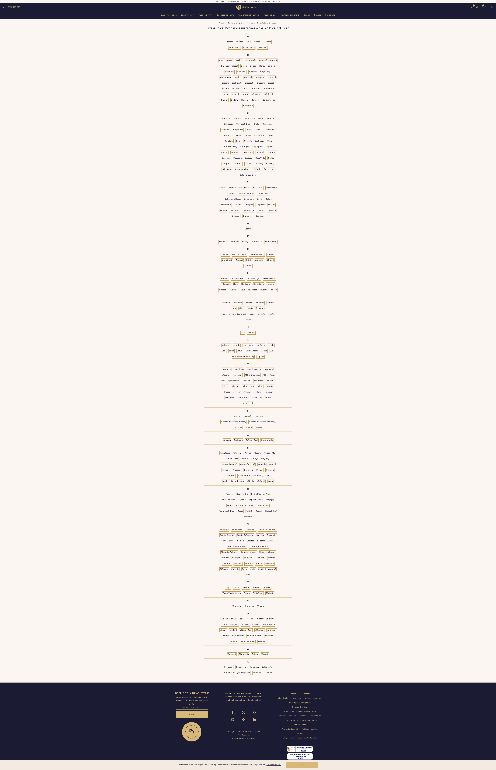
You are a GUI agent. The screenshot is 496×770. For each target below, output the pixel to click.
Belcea (253, 66)
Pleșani (257, 453)
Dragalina (260, 205)
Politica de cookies (309, 729)
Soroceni (248, 558)
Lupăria (260, 357)
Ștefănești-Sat (243, 673)
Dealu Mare (271, 188)
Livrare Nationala (300, 725)
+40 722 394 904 (12, 7)
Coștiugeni (257, 147)
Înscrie (191, 714)
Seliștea (250, 541)
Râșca (240, 511)
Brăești (271, 83)
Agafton (239, 42)
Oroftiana (238, 440)
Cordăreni (259, 136)
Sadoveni (224, 530)
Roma (230, 506)
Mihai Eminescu (252, 375)
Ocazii (307, 15)
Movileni (257, 392)
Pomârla (262, 464)
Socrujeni (236, 558)
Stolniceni (260, 558)
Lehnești (226, 345)
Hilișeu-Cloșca (238, 279)
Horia (235, 284)
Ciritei (249, 130)
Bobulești (241, 72)
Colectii (282, 716)
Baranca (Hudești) (229, 66)
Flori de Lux (270, 15)
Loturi (239, 351)
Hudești (222, 290)
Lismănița (260, 345)
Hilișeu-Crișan (254, 279)
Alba (249, 42)
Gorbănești (227, 260)
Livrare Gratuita (292, 720)
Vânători (234, 642)
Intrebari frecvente (313, 698)
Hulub (242, 290)
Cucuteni (237, 158)
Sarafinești (250, 530)
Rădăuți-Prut (271, 511)
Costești (248, 141)
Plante (317, 15)
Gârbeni (270, 260)
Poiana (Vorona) (247, 464)
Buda (246, 89)
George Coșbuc (239, 255)
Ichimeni (260, 303)
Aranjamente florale (248, 15)
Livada (271, 345)
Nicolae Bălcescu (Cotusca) (233, 422)
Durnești (272, 211)
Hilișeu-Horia (269, 279)
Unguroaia (249, 606)
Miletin (225, 386)
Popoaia (226, 470)
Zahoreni (231, 654)
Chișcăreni (267, 124)
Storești (271, 558)
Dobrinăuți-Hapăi (233, 199)
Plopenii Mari (270, 453)
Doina (259, 199)
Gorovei (239, 260)
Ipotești (261, 314)
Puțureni (231, 476)
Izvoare (248, 320)
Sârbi (252, 569)
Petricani (237, 453)
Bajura (230, 60)
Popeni (272, 464)
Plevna (247, 453)
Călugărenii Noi (242, 169)
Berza (262, 66)
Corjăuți (270, 136)
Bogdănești (265, 72)
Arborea (267, 42)
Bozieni (225, 83)
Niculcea (238, 428)
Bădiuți (224, 100)
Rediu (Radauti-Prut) (260, 494)
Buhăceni (256, 89)
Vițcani (223, 630)
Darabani (232, 188)
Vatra (241, 619)
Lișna (231, 351)
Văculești (262, 642)
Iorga (252, 314)
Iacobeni (226, 303)
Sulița (244, 569)
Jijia (243, 333)
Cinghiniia (238, 130)
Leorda (236, 345)
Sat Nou (260, 535)
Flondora (235, 242)
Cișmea (258, 130)
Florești (245, 242)
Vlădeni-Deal (246, 630)
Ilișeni (242, 308)
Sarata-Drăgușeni (245, 535)
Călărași (256, 169)
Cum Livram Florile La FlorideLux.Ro (300, 711)
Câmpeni (226, 164)
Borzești (248, 77)
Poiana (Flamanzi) (228, 464)
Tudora (247, 593)
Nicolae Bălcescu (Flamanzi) (262, 422)
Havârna (224, 279)
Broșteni (261, 83)
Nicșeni (248, 428)
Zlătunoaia (244, 654)
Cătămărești (268, 169)
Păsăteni (261, 481)
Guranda (259, 260)
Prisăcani (237, 470)
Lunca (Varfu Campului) (243, 357)
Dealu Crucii (257, 188)
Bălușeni (255, 100)
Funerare (330, 15)
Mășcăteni (248, 403)
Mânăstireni (243, 398)
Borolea (237, 77)
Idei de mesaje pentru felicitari (304, 738)
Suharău (235, 569)
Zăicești (265, 654)
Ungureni (236, 606)
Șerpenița (254, 667)
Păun (270, 481)
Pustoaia (270, 470)
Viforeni (245, 625)
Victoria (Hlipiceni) (230, 625)
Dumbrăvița (248, 211)
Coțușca (234, 152)
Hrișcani (270, 284)
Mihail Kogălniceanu (229, 381)
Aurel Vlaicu (234, 48)
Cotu (269, 141)
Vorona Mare (238, 636)
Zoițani (255, 654)
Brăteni (225, 89)
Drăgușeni (235, 211)
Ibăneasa (238, 303)
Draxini (271, 205)
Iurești (271, 314)
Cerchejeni (257, 119)
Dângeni (236, 216)
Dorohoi (238, 205)
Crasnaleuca (247, 152)
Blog (285, 738)
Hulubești (252, 290)
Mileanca (271, 381)
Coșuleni (224, 152)
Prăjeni (259, 470)
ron (486, 7)
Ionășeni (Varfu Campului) (235, 314)
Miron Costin (249, 386)
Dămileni (260, 216)
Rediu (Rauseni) (228, 500)
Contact (306, 694)
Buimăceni (269, 89)
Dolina (268, 199)
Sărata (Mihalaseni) (267, 569)
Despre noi (295, 694)
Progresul (248, 470)
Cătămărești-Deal (248, 175)
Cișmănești (270, 130)
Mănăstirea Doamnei (261, 398)
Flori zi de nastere (289, 15)
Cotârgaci (244, 147)
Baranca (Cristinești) (267, 60)
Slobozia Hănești (248, 552)
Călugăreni (227, 169)
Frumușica (257, 242)
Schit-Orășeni (227, 541)
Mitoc (260, 386)
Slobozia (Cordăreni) (258, 547)
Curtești (248, 158)
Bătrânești (248, 106)
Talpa (228, 588)
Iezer (233, 308)
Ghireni (270, 255)
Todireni (256, 588)
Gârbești (248, 266)
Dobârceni (249, 199)
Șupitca (268, 673)
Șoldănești (267, 667)
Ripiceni (242, 500)
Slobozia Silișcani (267, 552)
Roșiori (252, 506)
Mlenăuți (270, 386)
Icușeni (270, 303)
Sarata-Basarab (227, 535)
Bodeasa (253, 72)
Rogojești (270, 500)
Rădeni (259, 511)
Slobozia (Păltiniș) (229, 552)
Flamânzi (223, 242)
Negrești (248, 416)
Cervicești (228, 124)
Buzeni (245, 94)
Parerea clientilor (299, 707)
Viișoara (255, 625)
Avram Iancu (249, 48)
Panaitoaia (225, 453)
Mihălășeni (259, 381)
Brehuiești (237, 83)
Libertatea (248, 345)
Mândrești (229, 398)
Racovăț (229, 494)
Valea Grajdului (229, 619)
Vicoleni (250, 619)
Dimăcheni (263, 194)
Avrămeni (262, 48)
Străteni (249, 564)
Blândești (229, 72)
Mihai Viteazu (269, 375)
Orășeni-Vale (267, 440)
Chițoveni (225, 130)
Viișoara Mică (269, 625)
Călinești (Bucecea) (265, 164)
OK (302, 765)
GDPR (300, 733)
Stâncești (269, 564)
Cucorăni (226, 158)
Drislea (223, 211)
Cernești (270, 119)
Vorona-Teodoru (254, 636)
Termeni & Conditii (290, 729)
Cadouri (292, 716)
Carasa (237, 119)
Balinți (239, 60)
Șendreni (228, 667)
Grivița (249, 260)
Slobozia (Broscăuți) (237, 547)
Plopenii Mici (232, 459)
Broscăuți (249, 83)
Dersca (231, 194)
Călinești (249, 164)
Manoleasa (239, 369)
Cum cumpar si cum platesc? (300, 703)
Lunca (273, 351)
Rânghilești (263, 506)
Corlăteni (228, 141)
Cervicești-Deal (243, 124)
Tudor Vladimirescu (232, 593)
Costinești (259, 141)
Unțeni (260, 606)
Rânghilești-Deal (226, 511)
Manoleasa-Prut (254, 369)
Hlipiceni (226, 284)
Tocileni (245, 588)
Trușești (266, 588)
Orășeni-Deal (252, 440)
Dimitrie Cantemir (246, 194)
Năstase (258, 428)
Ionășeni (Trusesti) (256, 308)
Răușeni (248, 517)
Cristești (260, 152)
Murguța (268, 392)
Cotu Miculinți (230, 147)
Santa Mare (237, 530)
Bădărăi (234, 100)
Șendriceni (241, 667)
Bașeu (244, 66)
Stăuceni (224, 569)
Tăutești (269, 593)
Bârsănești (256, 94)
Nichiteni (259, 416)
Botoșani (272, 77)
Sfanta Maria (187, 15)
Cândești (238, 164)
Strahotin (226, 564)
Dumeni (261, 211)
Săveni (248, 575)
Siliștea (271, 541)
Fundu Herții (271, 242)
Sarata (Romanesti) (267, 530)
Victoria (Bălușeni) (265, 619)
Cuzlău (271, 158)
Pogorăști (265, 459)
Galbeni (225, 255)
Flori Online (316, 716)
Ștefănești (229, 673)
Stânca (259, 564)
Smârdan (225, 558)
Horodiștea (258, 284)
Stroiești (238, 564)
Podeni (244, 459)
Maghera (227, 369)
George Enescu (257, 255)
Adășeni (229, 42)
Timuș (236, 588)
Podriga (254, 459)
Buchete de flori (225, 15)
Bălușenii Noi (269, 100)
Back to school (168, 15)
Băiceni (244, 100)
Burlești (235, 94)
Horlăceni (245, 284)
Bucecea (236, 89)
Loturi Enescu (252, 351)
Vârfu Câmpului (248, 642)
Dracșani (249, 205)
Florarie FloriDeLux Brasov (289, 698)
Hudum (233, 290)
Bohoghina (225, 77)
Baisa (221, 60)
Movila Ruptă (244, 392)
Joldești (251, 333)
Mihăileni (246, 381)
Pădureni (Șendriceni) (233, 481)
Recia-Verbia (242, 494)
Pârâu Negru (244, 476)
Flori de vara (205, 15)
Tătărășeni (258, 593)
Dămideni (247, 216)
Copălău (247, 136)
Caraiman (226, 119)
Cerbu (246, 119)
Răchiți (249, 511)
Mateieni (225, 375)
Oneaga (227, 440)
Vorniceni (271, 630)
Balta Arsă (250, 60)
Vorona (226, 636)
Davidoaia (244, 188)
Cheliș (256, 124)
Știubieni (257, 673)
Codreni (225, 136)
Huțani (263, 290)
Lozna (264, 351)
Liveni (223, 351)
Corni (238, 141)
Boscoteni (259, 77)
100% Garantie (308, 720)
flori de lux (246, 7)
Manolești (269, 369)
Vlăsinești (259, 630)
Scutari (240, 541)
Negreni (236, 416)
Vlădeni (233, 630)
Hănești (273, 290)
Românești (241, 506)
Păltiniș (250, 481)
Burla (225, 94)
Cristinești (271, 152)
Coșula (269, 147)
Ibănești (248, 303)
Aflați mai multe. (273, 765)
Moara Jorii (229, 392)
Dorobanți (226, 205)
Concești (237, 136)
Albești (257, 42)
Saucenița (271, 535)
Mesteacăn (237, 375)
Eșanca (248, 229)
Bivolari (271, 66)
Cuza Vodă (260, 158)
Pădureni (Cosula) (261, 476)
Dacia (222, 188)
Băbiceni (268, 94)
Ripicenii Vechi (256, 500)
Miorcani (235, 386)
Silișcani (261, 541)
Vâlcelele (269, 636)
